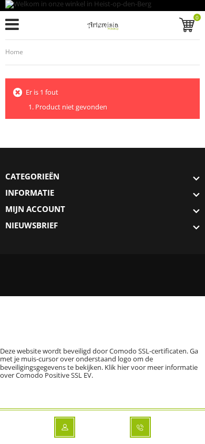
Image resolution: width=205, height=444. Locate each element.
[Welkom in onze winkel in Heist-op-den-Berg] (102, 5)
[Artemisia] (103, 28)
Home (14, 51)
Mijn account (35, 209)
